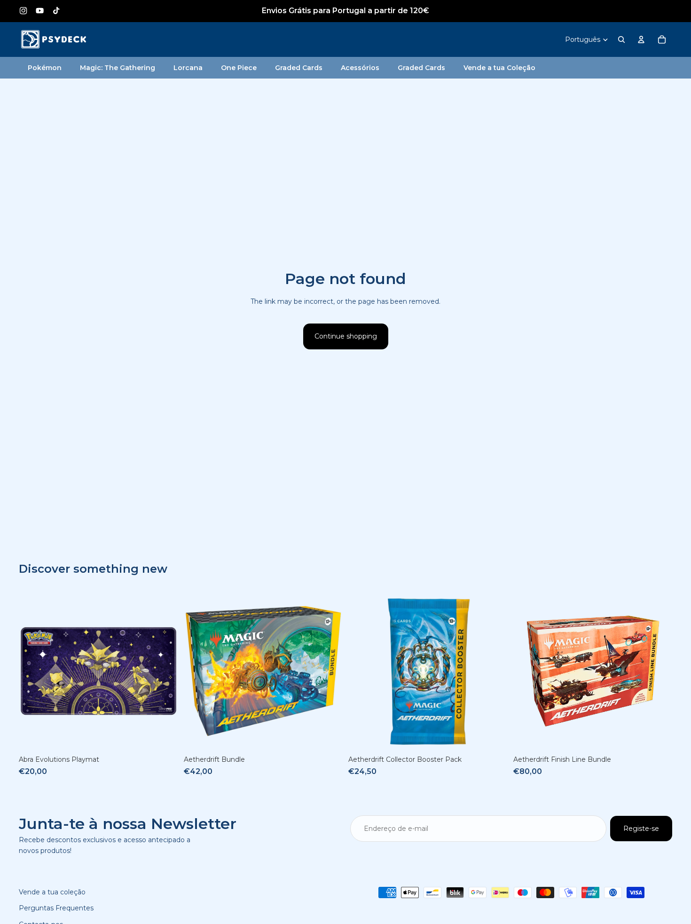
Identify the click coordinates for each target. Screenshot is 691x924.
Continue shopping (345, 336)
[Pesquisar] (621, 39)
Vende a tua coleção (52, 892)
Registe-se (641, 828)
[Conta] (641, 39)
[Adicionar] (163, 736)
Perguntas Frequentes (56, 908)
